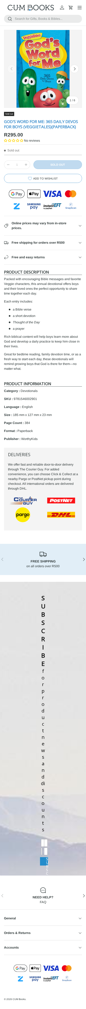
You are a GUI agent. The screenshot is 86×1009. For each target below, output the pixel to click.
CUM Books (19, 999)
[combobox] (43, 19)
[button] (70, 7)
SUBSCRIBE (47, 861)
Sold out (57, 164)
